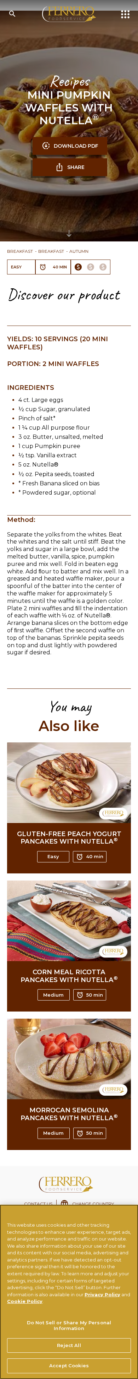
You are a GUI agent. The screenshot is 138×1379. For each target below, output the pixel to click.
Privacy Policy (102, 1294)
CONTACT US (38, 1203)
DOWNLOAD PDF (76, 146)
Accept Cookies (69, 1365)
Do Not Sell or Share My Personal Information (69, 1325)
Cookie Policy (24, 1301)
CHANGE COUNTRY (93, 1203)
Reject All (69, 1345)
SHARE (76, 167)
